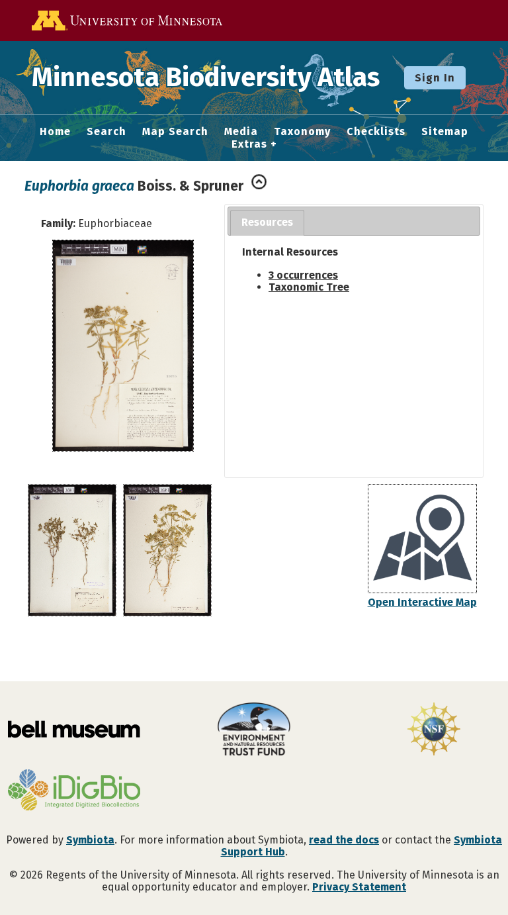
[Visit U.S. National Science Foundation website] (434, 730)
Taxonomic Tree (309, 287)
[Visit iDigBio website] (74, 791)
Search (106, 132)
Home (55, 132)
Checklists (376, 132)
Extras (249, 144)
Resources (267, 222)
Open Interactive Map (422, 602)
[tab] (267, 223)
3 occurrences (303, 275)
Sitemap (444, 132)
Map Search (175, 132)
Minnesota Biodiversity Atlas (206, 77)
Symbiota (90, 840)
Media (241, 132)
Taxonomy (302, 132)
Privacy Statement (359, 887)
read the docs (344, 840)
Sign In (435, 78)
